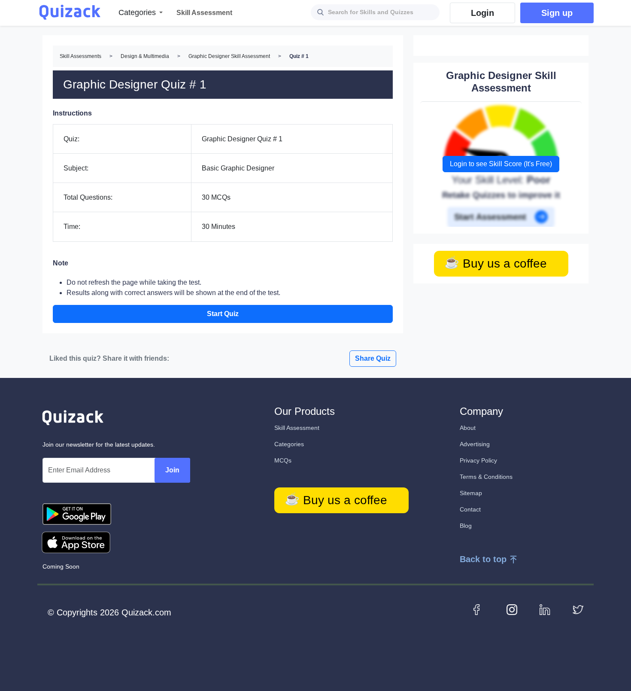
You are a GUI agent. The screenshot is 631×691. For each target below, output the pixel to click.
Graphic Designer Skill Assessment (229, 56)
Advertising (475, 444)
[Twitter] (578, 609)
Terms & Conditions (486, 476)
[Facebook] (478, 609)
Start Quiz (223, 313)
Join (172, 470)
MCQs (282, 460)
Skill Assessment (296, 427)
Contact (470, 509)
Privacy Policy (478, 460)
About (468, 427)
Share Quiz (373, 358)
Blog (466, 525)
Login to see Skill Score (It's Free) (501, 163)
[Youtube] (512, 609)
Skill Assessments (80, 56)
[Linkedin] (545, 609)
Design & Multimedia (145, 56)
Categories (289, 444)
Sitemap (471, 493)
